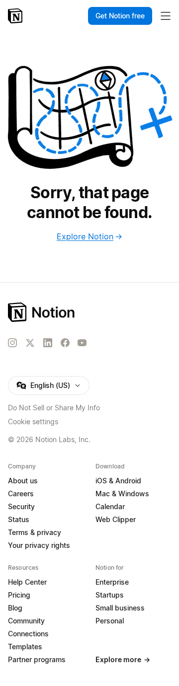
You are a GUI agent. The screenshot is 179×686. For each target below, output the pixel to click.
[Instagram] (12, 342)
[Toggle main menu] (166, 16)
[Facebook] (65, 342)
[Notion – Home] (16, 15)
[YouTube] (82, 342)
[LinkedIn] (48, 343)
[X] (30, 343)
